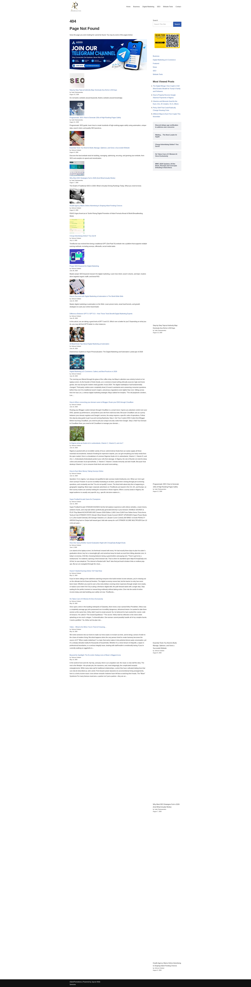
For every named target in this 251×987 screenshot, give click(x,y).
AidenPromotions (76, 982)
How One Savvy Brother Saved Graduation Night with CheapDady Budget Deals (98, 543)
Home (128, 6)
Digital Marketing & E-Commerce (164, 60)
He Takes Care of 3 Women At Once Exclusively (86, 599)
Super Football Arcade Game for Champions (85, 499)
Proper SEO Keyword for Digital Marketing (84, 266)
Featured (156, 63)
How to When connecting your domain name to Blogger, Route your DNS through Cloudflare (101, 402)
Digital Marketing (148, 6)
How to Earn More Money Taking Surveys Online (86, 471)
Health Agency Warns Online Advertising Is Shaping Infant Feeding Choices (96, 205)
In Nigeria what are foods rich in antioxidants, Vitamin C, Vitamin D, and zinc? (96, 443)
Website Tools (168, 6)
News (155, 67)
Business (136, 6)
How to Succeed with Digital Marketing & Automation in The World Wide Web (96, 296)
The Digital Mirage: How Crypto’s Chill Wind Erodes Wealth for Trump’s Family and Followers (166, 88)
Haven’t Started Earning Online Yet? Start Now (86, 571)
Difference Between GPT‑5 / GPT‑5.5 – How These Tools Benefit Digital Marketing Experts (101, 314)
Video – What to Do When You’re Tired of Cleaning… (88, 627)
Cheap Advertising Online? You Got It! (83, 236)
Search (155, 20)
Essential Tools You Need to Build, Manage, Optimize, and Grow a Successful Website (100, 148)
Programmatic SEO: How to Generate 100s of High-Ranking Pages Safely (95, 117)
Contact (178, 6)
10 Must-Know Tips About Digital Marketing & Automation (89, 344)
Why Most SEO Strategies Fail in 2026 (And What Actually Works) (92, 178)
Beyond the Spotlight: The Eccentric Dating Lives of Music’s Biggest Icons (95, 655)
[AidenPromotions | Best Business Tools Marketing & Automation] (75, 6)
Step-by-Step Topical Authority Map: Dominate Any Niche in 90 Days (93, 90)
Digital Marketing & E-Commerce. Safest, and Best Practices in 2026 (93, 371)
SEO (158, 6)
